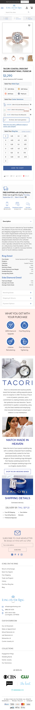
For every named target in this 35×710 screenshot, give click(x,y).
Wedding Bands (7, 657)
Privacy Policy (17, 701)
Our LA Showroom (7, 626)
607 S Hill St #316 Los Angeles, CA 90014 (12, 613)
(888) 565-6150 (9, 609)
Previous (2, 57)
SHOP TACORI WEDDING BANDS (17, 471)
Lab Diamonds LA (7, 635)
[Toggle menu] (2, 7)
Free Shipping (6, 575)
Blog (3, 587)
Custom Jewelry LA (8, 641)
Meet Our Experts (7, 572)
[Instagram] (22, 555)
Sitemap (29, 701)
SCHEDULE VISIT (24, 1)
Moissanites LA (6, 638)
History (4, 581)
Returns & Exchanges (8, 569)
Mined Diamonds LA (8, 632)
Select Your (13, 99)
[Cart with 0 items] (31, 8)
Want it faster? (20, 197)
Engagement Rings (8, 653)
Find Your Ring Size (7, 584)
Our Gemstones (7, 663)
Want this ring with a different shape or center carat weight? (15, 125)
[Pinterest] (15, 555)
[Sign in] (27, 8)
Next (33, 57)
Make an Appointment (9, 629)
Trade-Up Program (7, 578)
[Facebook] (18, 555)
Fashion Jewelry (7, 660)
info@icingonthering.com (13, 606)
